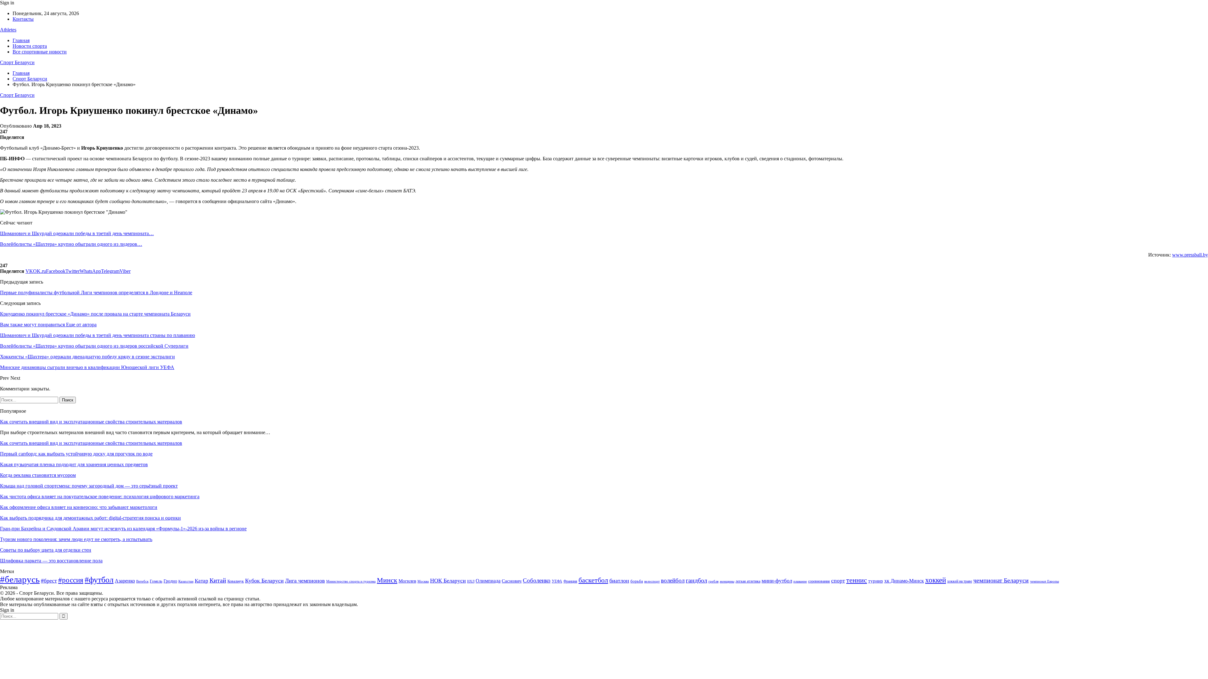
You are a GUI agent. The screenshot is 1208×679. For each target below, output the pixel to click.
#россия (70, 580)
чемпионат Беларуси (1001, 580)
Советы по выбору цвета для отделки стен (45, 550)
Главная (21, 40)
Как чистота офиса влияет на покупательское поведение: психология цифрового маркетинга (99, 496)
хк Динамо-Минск (904, 580)
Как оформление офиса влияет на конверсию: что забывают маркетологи (78, 507)
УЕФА (557, 581)
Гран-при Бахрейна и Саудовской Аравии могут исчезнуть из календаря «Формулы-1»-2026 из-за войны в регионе (123, 528)
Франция (570, 581)
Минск (387, 580)
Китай (218, 580)
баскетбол (593, 580)
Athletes (8, 29)
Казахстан (185, 581)
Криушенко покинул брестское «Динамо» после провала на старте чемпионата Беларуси (95, 314)
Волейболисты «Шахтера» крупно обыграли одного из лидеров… (71, 244)
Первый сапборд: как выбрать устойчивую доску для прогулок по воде (76, 453)
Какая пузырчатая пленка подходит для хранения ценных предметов (74, 464)
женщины (727, 581)
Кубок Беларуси (264, 580)
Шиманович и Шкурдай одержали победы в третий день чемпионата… (77, 233)
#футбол (99, 579)
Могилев (407, 580)
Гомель (156, 581)
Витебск (142, 581)
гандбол (696, 580)
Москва (423, 581)
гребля (713, 581)
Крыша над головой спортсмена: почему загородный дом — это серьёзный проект (89, 486)
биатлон (619, 580)
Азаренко (125, 580)
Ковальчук (235, 581)
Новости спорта (30, 46)
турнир (875, 580)
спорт (838, 580)
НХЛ (470, 581)
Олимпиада (488, 580)
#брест (49, 580)
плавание (800, 581)
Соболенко (537, 580)
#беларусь (20, 579)
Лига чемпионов (305, 580)
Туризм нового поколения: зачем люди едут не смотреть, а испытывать (76, 539)
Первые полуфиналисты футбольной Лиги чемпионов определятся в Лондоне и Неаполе (96, 292)
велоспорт (652, 581)
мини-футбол (777, 581)
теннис (856, 580)
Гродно (170, 581)
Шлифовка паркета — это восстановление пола (51, 560)
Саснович (512, 580)
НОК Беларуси (448, 580)
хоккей (935, 580)
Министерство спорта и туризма (351, 581)
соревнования (819, 581)
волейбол (673, 580)
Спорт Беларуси (17, 62)
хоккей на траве (959, 581)
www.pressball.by (1190, 254)
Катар (201, 581)
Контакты (23, 19)
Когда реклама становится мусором (38, 475)
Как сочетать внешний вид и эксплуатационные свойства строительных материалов (91, 421)
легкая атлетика (747, 581)
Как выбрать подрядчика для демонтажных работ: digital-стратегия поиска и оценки (90, 518)
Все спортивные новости (40, 51)
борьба (636, 581)
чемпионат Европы (1044, 581)
